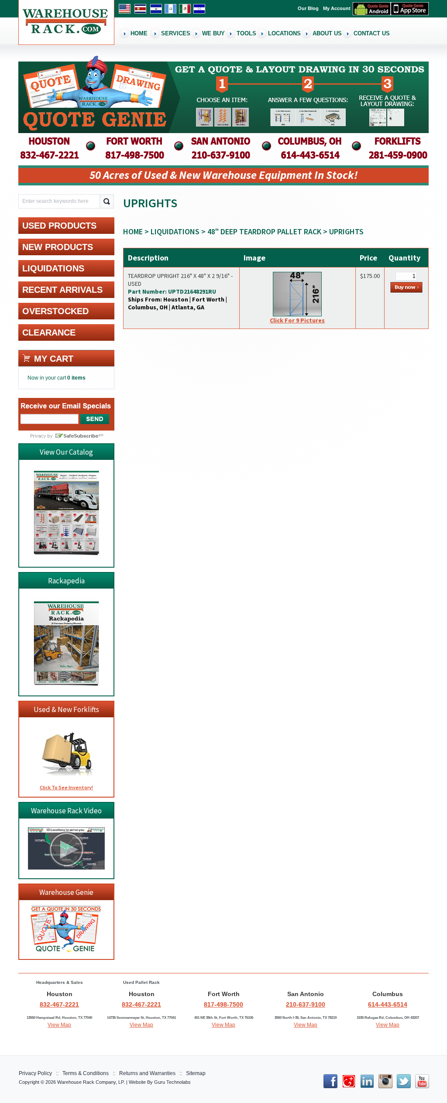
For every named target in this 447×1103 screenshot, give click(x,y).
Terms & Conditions (85, 1073)
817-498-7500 (223, 1004)
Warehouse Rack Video (66, 810)
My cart (53, 358)
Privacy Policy (35, 1073)
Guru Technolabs (172, 1082)
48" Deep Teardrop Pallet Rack (264, 231)
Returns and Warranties (147, 1073)
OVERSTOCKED (55, 311)
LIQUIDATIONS (175, 231)
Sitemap (196, 1073)
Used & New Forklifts (66, 709)
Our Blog (308, 8)
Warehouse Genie (66, 892)
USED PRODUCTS (59, 225)
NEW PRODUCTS (57, 247)
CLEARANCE (49, 332)
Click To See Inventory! (66, 787)
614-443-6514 (387, 1004)
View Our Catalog (66, 452)
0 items (76, 378)
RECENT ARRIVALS (62, 290)
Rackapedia (66, 581)
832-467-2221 (59, 1004)
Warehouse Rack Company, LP (90, 1082)
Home (133, 231)
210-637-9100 (305, 1004)
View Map (59, 1025)
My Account (337, 8)
